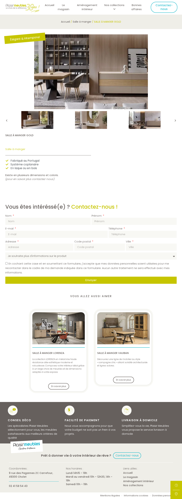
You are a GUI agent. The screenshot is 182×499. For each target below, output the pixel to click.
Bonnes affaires (136, 7)
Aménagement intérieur (87, 7)
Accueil (49, 5)
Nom (8, 216)
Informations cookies (136, 495)
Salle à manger (82, 21)
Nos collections (133, 485)
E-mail (9, 228)
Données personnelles (165, 495)
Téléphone (116, 228)
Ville (129, 241)
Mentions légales (110, 495)
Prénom (97, 216)
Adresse (11, 241)
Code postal (83, 241)
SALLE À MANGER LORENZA (48, 353)
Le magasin (63, 7)
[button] (6, 120)
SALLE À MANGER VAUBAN (113, 353)
